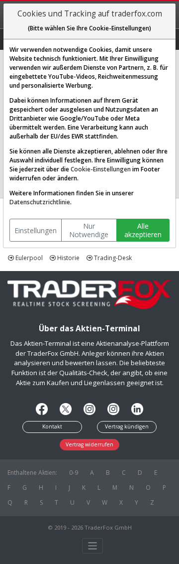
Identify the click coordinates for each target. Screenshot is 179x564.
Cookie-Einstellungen (101, 169)
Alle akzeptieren (143, 230)
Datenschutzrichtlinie (39, 202)
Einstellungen (35, 230)
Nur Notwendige (88, 230)
